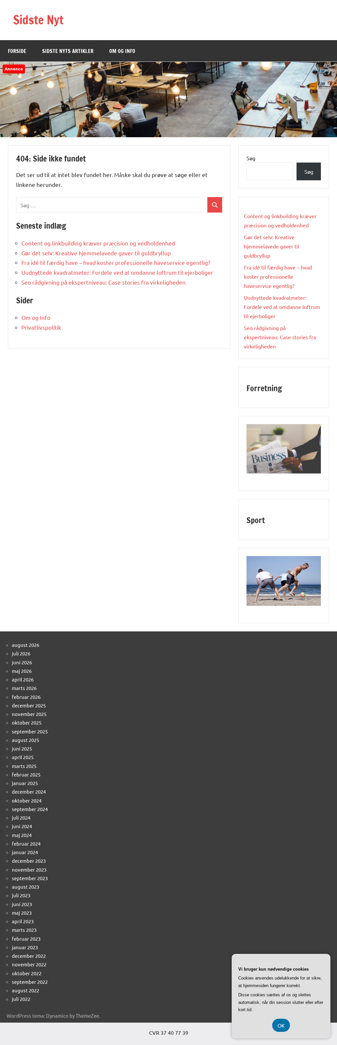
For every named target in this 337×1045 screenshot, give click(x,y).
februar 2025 (26, 774)
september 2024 (30, 809)
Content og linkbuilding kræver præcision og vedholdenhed (98, 243)
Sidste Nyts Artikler (67, 51)
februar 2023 (26, 938)
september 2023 (30, 878)
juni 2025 (22, 748)
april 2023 (23, 921)
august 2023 (25, 886)
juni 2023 (22, 904)
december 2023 (29, 860)
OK (281, 1025)
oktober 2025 (26, 722)
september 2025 (30, 731)
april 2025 (23, 757)
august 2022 (25, 990)
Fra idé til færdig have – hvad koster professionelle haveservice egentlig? (115, 262)
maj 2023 (22, 912)
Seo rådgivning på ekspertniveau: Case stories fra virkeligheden (103, 282)
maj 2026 (22, 671)
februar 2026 (26, 697)
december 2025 (29, 705)
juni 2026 (22, 662)
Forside (17, 51)
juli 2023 (21, 895)
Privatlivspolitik (41, 327)
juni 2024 (22, 826)
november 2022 (29, 964)
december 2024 (29, 791)
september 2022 (30, 982)
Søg (250, 158)
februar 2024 (26, 843)
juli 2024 (21, 817)
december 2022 (29, 956)
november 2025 (29, 714)
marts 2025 (24, 766)
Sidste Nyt (38, 20)
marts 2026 (24, 688)
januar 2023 (25, 947)
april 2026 (23, 679)
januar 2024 (25, 852)
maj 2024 (22, 835)
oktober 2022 (26, 973)
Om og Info (122, 51)
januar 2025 (25, 783)
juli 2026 (21, 653)
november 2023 (29, 869)
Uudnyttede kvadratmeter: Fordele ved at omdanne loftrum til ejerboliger (117, 272)
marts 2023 (24, 930)
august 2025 (25, 740)
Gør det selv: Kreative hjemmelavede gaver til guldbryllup (96, 252)
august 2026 (25, 645)
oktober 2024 (26, 800)
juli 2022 (21, 999)
